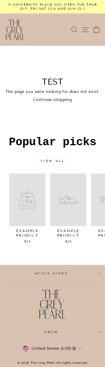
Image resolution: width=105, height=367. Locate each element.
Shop (51, 332)
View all (53, 161)
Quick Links (51, 273)
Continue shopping (52, 99)
